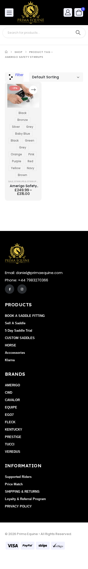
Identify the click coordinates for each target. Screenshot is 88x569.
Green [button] (29, 140)
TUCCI (9, 444)
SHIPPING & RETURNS (22, 491)
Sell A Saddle (15, 323)
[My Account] (68, 12)
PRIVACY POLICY (18, 506)
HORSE (10, 345)
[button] (14, 77)
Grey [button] (29, 127)
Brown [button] (22, 175)
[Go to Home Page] (6, 51)
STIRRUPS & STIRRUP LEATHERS (30, 181)
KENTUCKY (13, 429)
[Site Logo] (30, 12)
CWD (8, 392)
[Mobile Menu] (9, 12)
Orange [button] (16, 154)
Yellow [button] (16, 168)
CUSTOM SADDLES (20, 338)
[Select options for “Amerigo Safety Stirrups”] (33, 89)
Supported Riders (18, 477)
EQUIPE (11, 407)
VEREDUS (12, 452)
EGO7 (9, 415)
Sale (10, 181)
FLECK (10, 422)
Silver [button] (16, 127)
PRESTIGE (13, 437)
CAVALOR (12, 400)
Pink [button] (31, 154)
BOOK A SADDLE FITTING (25, 316)
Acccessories (15, 353)
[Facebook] (9, 289)
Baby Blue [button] (22, 133)
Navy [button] (30, 168)
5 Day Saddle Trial (18, 330)
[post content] (23, 96)
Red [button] (30, 161)
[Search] (78, 33)
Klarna (10, 360)
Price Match (14, 484)
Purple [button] (16, 161)
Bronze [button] (22, 120)
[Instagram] (22, 289)
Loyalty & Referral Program (25, 499)
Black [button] (22, 113)
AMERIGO (12, 385)
